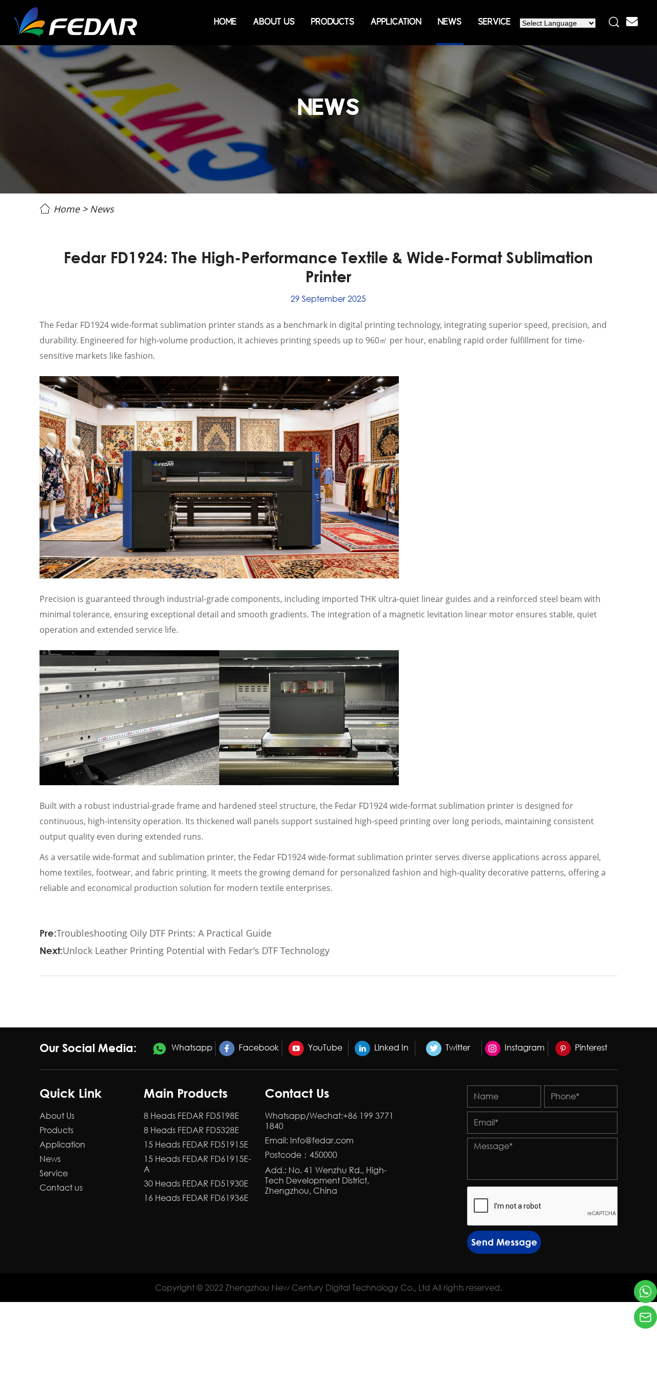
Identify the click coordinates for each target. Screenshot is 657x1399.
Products (332, 22)
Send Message (504, 1242)
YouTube (324, 1047)
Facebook (258, 1047)
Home (225, 22)
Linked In (390, 1047)
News (449, 22)
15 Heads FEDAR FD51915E (196, 1144)
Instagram (524, 1047)
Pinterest (590, 1047)
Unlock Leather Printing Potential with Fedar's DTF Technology (196, 950)
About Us (274, 22)
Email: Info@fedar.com (309, 1140)
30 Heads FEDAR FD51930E (196, 1183)
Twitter (456, 1047)
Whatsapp (190, 1047)
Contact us (61, 1187)
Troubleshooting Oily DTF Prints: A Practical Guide (164, 933)
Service (494, 22)
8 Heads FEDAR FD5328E (191, 1130)
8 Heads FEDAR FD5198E (191, 1116)
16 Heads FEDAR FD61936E (196, 1198)
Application (396, 22)
